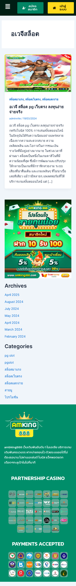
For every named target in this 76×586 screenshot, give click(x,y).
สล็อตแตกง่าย (50, 99)
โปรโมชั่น (11, 397)
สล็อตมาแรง (16, 99)
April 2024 (12, 323)
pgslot (9, 362)
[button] (7, 6)
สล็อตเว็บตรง (33, 99)
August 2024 (14, 302)
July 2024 (12, 309)
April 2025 (12, 295)
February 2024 (15, 336)
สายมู (8, 390)
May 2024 (12, 316)
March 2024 (13, 329)
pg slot (10, 355)
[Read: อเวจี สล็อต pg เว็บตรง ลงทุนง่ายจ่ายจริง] (38, 73)
